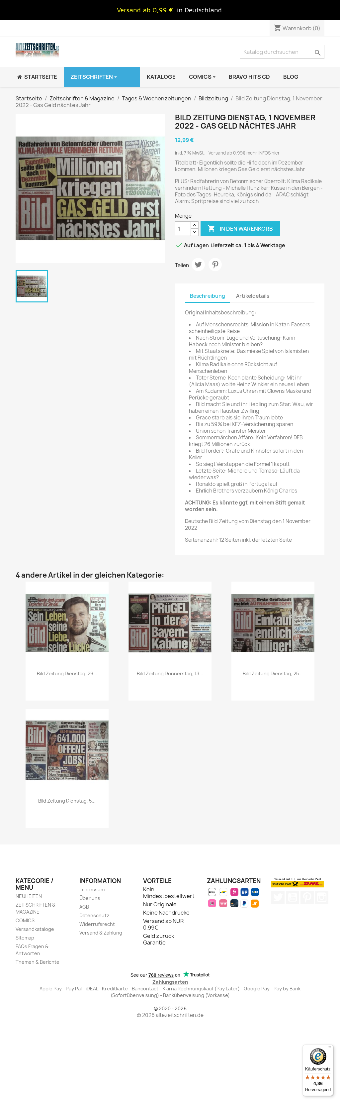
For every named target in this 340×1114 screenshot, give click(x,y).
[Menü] (329, 1049)
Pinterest (215, 264)
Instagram (321, 897)
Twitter (278, 897)
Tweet (198, 264)
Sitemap (25, 938)
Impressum (92, 889)
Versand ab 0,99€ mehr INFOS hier (244, 153)
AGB (84, 907)
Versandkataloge (35, 929)
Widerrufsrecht (97, 924)
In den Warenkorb (240, 228)
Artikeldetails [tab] (252, 295)
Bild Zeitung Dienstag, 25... (273, 673)
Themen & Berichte (37, 962)
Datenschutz (94, 915)
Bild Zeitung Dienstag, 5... (67, 801)
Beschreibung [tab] (207, 295)
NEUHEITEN (29, 896)
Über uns (89, 898)
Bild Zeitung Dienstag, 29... (67, 673)
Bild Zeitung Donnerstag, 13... (170, 673)
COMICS (25, 920)
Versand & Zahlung (100, 933)
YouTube (292, 897)
